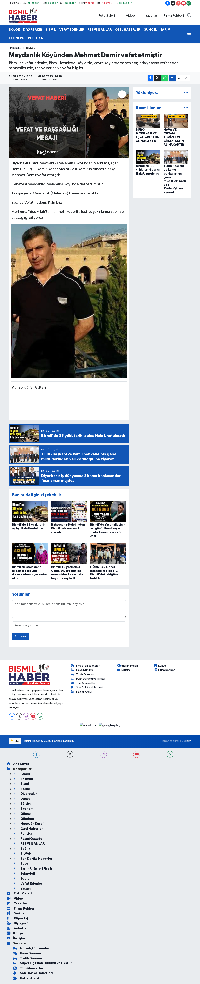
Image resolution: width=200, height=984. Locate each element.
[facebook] (36, 754)
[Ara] (189, 15)
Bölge (25, 788)
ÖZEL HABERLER (127, 29)
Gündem (27, 818)
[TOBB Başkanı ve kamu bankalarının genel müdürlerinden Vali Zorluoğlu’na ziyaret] (176, 157)
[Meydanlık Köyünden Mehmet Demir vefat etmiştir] (69, 122)
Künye (162, 665)
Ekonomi (27, 808)
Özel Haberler (31, 828)
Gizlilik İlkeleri (129, 665)
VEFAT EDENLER (71, 29)
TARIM (165, 29)
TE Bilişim (185, 740)
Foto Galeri (106, 15)
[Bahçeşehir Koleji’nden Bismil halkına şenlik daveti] (69, 511)
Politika (26, 833)
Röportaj (20, 918)
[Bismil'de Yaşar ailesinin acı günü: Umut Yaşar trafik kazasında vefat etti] (108, 511)
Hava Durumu (84, 670)
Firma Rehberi (174, 15)
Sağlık (25, 848)
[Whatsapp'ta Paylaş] (164, 78)
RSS (16, 740)
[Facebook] (12, 716)
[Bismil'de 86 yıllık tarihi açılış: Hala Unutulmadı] (30, 511)
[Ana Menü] (189, 33)
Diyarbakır (28, 793)
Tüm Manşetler (85, 683)
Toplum (26, 878)
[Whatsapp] (40, 716)
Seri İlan (19, 913)
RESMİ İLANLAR (100, 29)
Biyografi (20, 923)
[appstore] (88, 725)
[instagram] (103, 754)
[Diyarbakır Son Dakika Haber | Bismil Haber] (23, 15)
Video (130, 15)
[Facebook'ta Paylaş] (150, 78)
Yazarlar (151, 15)
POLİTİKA (35, 38)
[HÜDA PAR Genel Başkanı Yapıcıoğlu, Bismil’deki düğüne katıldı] (108, 553)
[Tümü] (186, 92)
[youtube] (136, 754)
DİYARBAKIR (32, 29)
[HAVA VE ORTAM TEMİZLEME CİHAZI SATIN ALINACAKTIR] (176, 120)
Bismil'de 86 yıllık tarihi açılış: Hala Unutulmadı (148, 169)
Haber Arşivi (84, 691)
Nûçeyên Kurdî (32, 823)
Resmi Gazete (31, 838)
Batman (26, 779)
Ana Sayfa (21, 763)
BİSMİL (50, 29)
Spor (24, 863)
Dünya (25, 798)
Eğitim (25, 803)
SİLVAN (26, 853)
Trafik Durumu (85, 674)
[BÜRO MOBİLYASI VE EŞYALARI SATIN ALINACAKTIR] (148, 120)
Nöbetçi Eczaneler (88, 665)
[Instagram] (26, 716)
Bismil (30, 48)
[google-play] (109, 725)
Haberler (15, 48)
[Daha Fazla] (172, 78)
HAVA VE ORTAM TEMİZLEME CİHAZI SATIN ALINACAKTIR (174, 137)
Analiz (25, 773)
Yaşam (25, 888)
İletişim (125, 670)
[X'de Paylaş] (157, 78)
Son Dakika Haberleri (89, 687)
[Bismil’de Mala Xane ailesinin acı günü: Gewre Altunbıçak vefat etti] (30, 553)
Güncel (26, 813)
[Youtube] (33, 716)
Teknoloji (27, 873)
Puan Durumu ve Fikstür (90, 678)
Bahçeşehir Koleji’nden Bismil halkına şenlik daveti (68, 528)
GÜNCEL (150, 29)
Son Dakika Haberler (36, 858)
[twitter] (70, 754)
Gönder (20, 636)
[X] (19, 716)
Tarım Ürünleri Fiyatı (36, 868)
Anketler (20, 928)
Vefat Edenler (31, 883)
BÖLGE (14, 29)
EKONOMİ (17, 38)
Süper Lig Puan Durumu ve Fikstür (46, 963)
